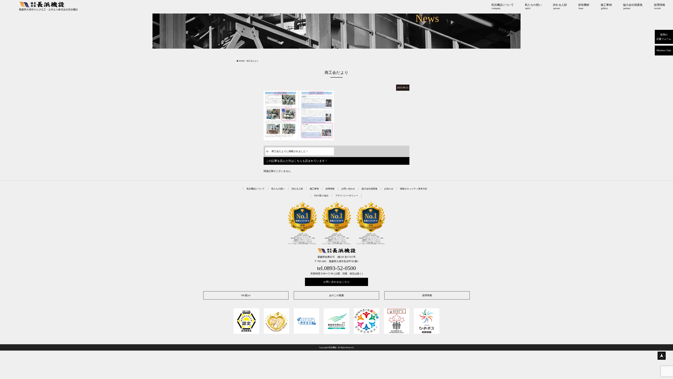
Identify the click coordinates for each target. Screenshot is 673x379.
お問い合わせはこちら (336, 282)
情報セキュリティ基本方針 (413, 188)
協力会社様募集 (633, 6)
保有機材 (583, 6)
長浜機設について (502, 6)
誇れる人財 (560, 6)
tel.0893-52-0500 (336, 268)
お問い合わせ (348, 188)
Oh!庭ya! (246, 295)
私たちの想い (533, 6)
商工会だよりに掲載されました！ (289, 151)
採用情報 (659, 6)
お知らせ (388, 188)
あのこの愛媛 (336, 295)
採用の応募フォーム (664, 36)
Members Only (664, 50)
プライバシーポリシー (346, 195)
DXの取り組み (321, 195)
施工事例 (606, 6)
